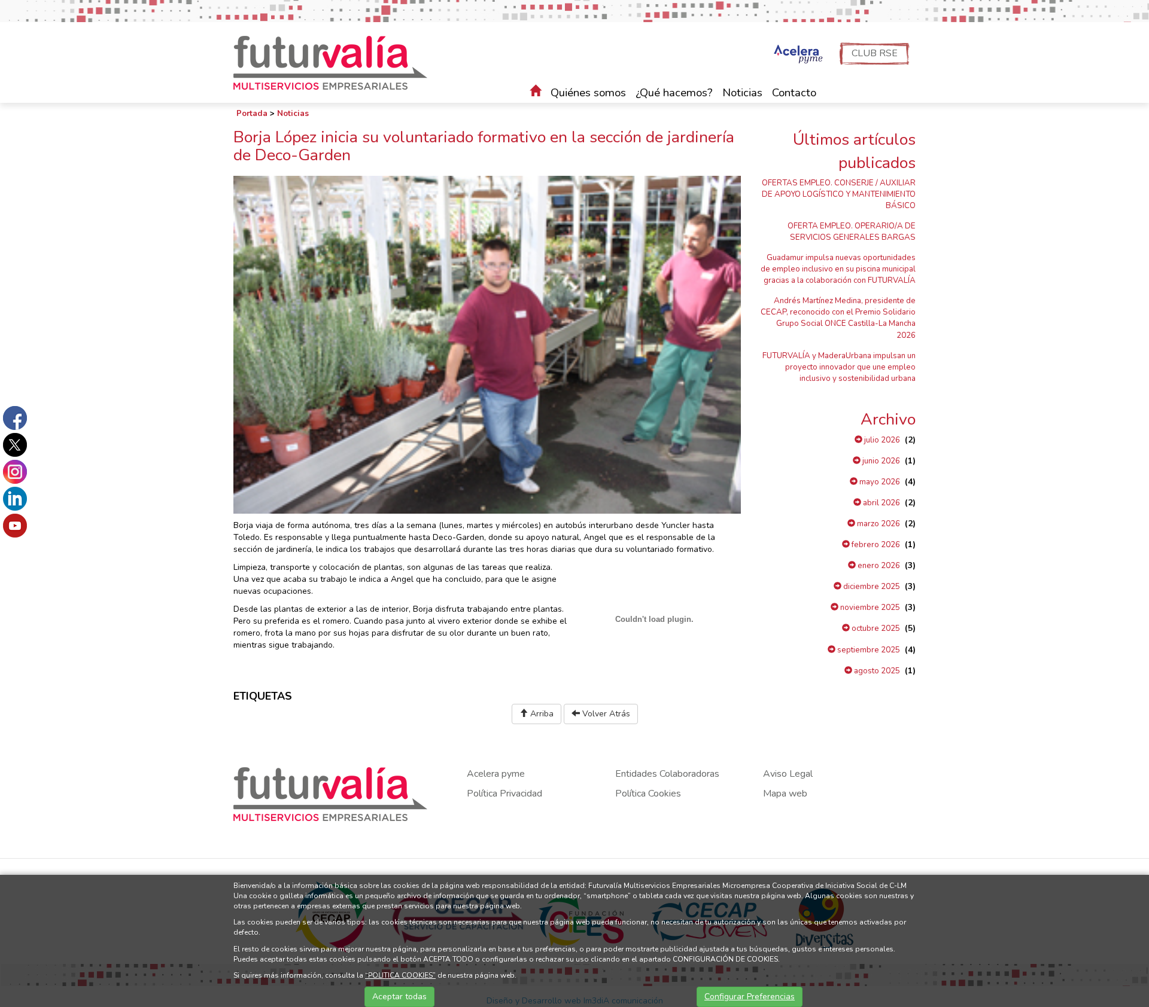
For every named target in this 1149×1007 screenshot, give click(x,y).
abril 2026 (880, 503)
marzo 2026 (877, 523)
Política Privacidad (504, 793)
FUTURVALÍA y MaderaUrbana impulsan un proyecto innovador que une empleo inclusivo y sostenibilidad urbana (839, 367)
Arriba (541, 713)
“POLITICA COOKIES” (400, 975)
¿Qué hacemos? (674, 92)
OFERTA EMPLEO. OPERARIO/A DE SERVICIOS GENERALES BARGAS (852, 232)
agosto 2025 (876, 671)
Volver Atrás (605, 713)
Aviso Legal (788, 773)
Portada (252, 113)
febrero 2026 (875, 544)
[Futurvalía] (334, 62)
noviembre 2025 (869, 607)
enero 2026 (878, 565)
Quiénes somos (588, 92)
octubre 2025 (875, 628)
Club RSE (875, 53)
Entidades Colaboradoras (667, 773)
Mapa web (785, 793)
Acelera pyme (496, 773)
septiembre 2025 (867, 650)
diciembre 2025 (870, 586)
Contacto (794, 92)
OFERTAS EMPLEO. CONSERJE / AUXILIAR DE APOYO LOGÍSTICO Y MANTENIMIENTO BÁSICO (839, 194)
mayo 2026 (879, 482)
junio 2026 (880, 461)
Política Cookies (648, 793)
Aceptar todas (399, 996)
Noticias (742, 92)
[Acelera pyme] (796, 55)
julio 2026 (881, 440)
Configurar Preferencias (749, 996)
